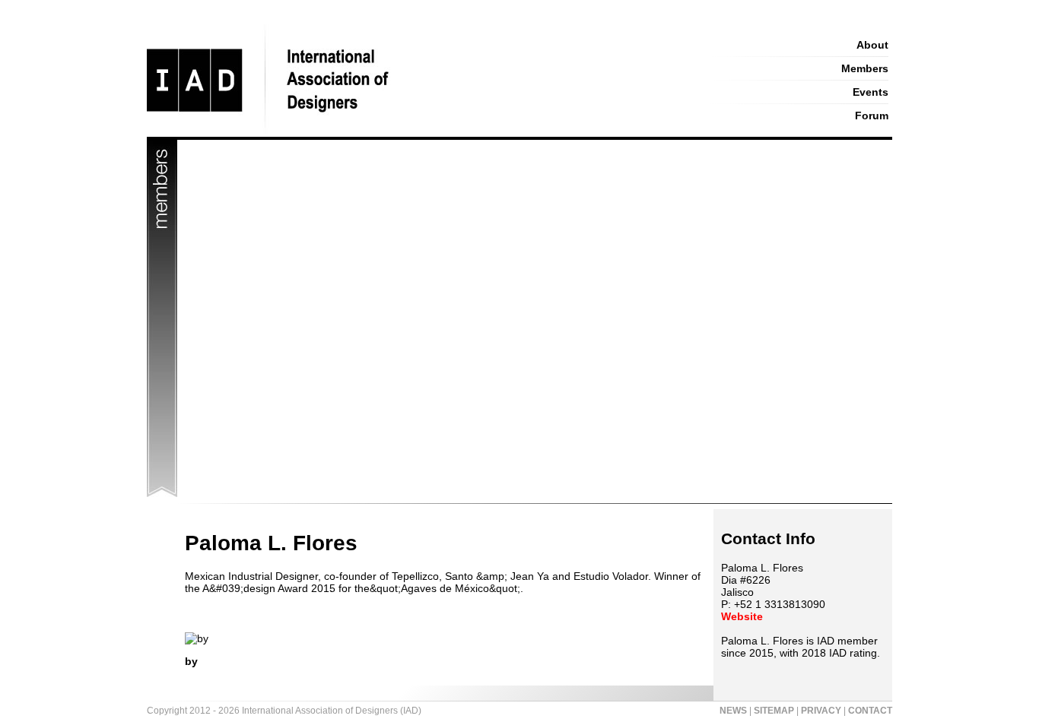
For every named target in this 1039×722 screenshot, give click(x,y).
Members (864, 68)
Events (870, 92)
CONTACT (870, 710)
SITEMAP (774, 710)
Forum (871, 115)
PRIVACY (821, 710)
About (872, 45)
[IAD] (415, 133)
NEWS (733, 710)
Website (742, 616)
